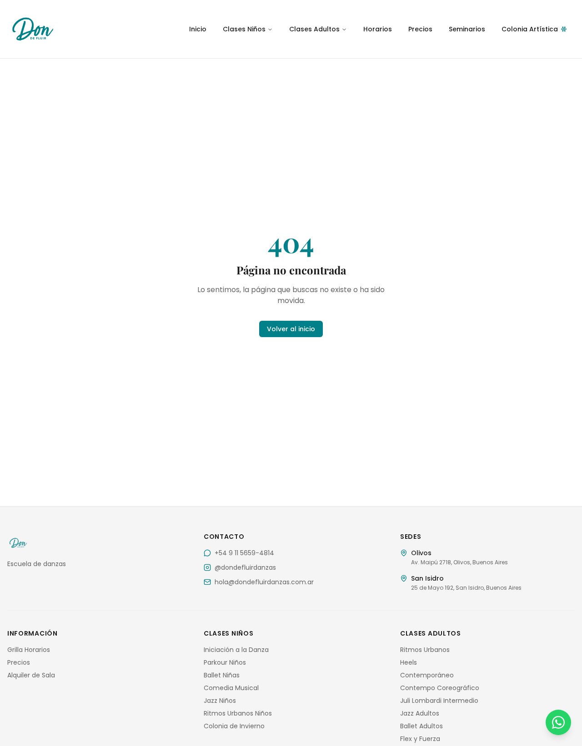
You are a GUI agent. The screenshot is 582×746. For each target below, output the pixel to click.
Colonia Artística (530, 29)
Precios (420, 29)
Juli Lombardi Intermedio (439, 700)
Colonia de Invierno (234, 726)
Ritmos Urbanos (425, 649)
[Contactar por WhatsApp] (558, 722)
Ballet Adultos (421, 726)
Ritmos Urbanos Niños (238, 713)
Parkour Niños (225, 662)
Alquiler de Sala (31, 675)
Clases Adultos (314, 29)
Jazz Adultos (419, 713)
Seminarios (467, 29)
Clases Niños (244, 29)
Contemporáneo (427, 675)
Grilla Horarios (28, 649)
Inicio (197, 29)
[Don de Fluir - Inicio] (94, 29)
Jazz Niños (220, 700)
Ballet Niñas (222, 675)
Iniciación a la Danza (236, 649)
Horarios (377, 29)
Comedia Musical (231, 687)
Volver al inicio (291, 328)
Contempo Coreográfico (439, 687)
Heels (408, 662)
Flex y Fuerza (420, 738)
